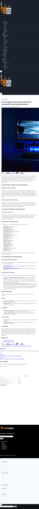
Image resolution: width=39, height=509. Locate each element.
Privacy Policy (6, 66)
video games (28, 346)
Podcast (5, 500)
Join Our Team (6, 67)
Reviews (5, 48)
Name (19, 378)
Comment (26, 375)
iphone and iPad (6, 40)
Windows (5, 36)
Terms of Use (4, 447)
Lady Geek (5, 28)
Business (5, 32)
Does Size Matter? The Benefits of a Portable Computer (10, 355)
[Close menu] (0, 459)
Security (5, 43)
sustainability (22, 346)
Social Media (5, 31)
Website (19, 382)
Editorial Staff (5, 107)
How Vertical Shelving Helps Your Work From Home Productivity (12, 358)
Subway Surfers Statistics (8, 340)
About (3, 442)
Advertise (5, 63)
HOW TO (5, 55)
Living (4, 27)
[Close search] (1, 505)
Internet (5, 44)
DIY (4, 58)
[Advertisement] (19, 397)
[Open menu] (1, 94)
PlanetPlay (5, 278)
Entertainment (6, 23)
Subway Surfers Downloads (8, 341)
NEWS (3, 33)
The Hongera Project (7, 265)
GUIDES (3, 488)
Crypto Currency (6, 47)
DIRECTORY (4, 59)
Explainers (5, 490)
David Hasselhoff (5, 346)
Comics (5, 24)
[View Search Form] (1, 71)
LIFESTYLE (3, 461)
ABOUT (3, 494)
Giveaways (5, 51)
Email (19, 380)
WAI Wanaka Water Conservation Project (11, 268)
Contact (3, 443)
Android (5, 39)
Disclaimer (4, 445)
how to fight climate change (14, 346)
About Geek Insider (6, 62)
